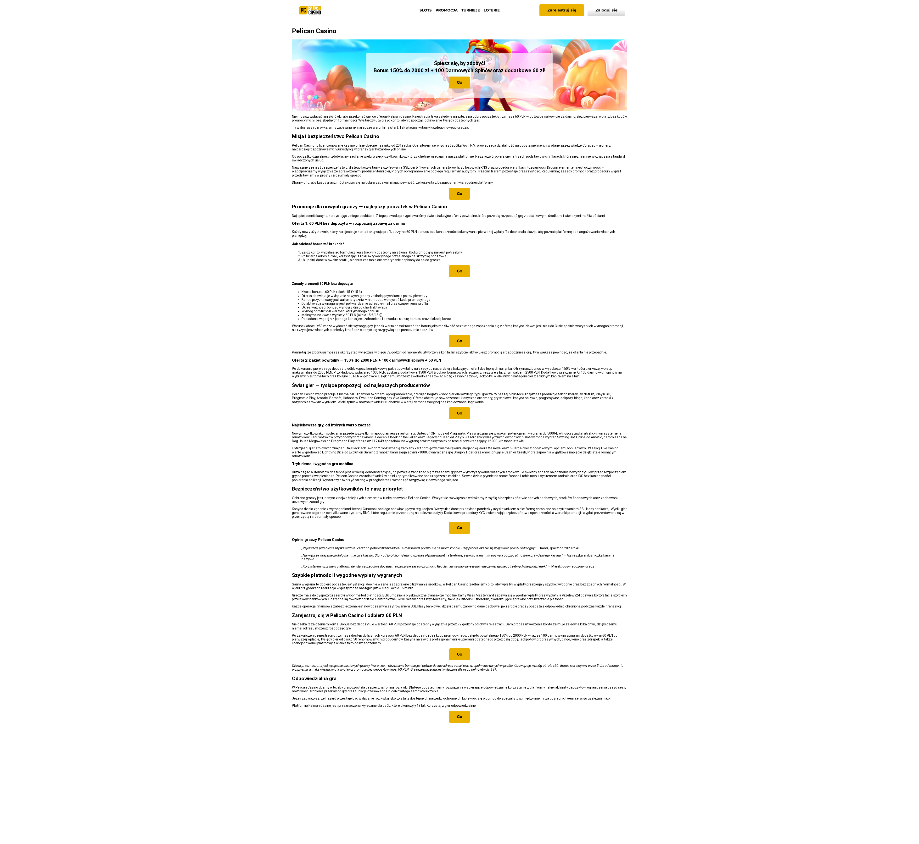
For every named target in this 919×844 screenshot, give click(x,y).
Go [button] (459, 82)
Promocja (447, 10)
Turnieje (470, 10)
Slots (426, 10)
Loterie (492, 10)
